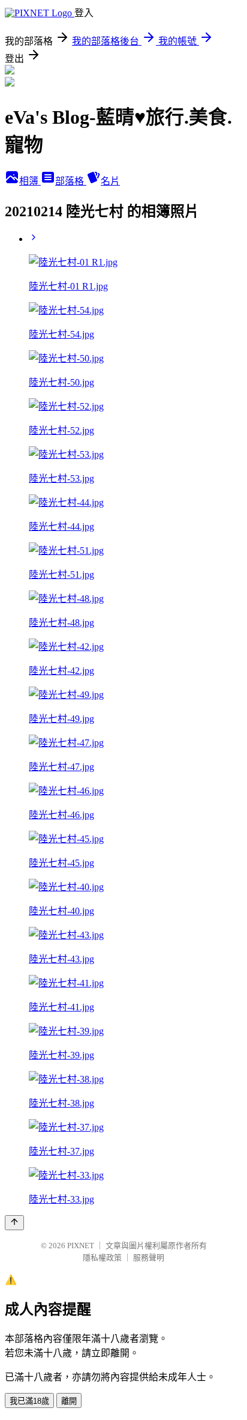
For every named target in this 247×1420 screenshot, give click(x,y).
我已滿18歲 (29, 1401)
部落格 (70, 181)
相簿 (30, 181)
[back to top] (14, 1222)
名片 (110, 181)
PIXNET (80, 1245)
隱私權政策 (102, 1257)
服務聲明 (148, 1257)
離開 (69, 1401)
